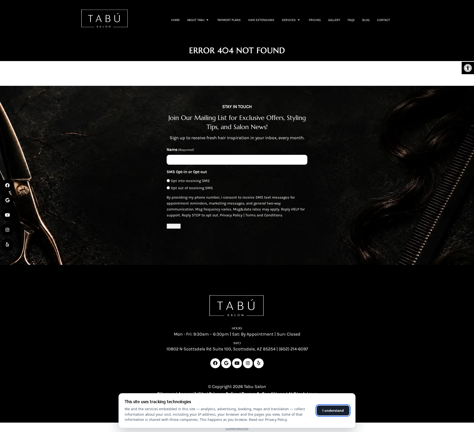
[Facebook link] (215, 363)
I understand (333, 410)
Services (289, 20)
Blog (366, 20)
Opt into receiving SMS (190, 181)
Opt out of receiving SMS (192, 188)
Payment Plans (229, 20)
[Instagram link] (248, 363)
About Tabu (195, 20)
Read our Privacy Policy (268, 419)
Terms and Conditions (263, 215)
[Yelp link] (259, 363)
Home (175, 20)
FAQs (351, 20)
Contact (383, 20)
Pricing (315, 20)
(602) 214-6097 (293, 349)
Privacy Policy (231, 215)
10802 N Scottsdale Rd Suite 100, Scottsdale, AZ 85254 (221, 349)
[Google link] (226, 363)
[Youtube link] (237, 363)
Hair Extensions (261, 20)
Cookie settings (237, 428)
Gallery (334, 20)
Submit (174, 226)
